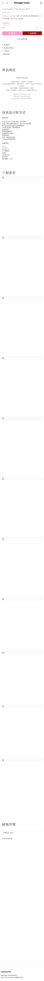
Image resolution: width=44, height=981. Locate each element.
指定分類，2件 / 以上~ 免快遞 (13, 18)
